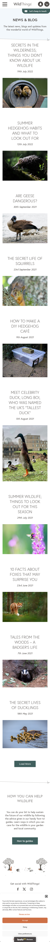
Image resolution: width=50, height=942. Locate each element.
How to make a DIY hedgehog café (25, 326)
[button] (46, 896)
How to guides (25, 841)
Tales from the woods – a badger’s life (25, 642)
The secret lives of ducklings (25, 705)
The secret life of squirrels (25, 261)
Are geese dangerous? (25, 198)
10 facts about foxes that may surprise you (25, 574)
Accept (25, 920)
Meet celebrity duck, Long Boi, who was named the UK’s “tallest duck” (25, 402)
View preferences (25, 934)
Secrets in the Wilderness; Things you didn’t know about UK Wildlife (25, 55)
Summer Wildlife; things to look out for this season (25, 504)
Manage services (24, 914)
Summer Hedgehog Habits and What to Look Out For (25, 130)
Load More (25, 764)
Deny (25, 927)
